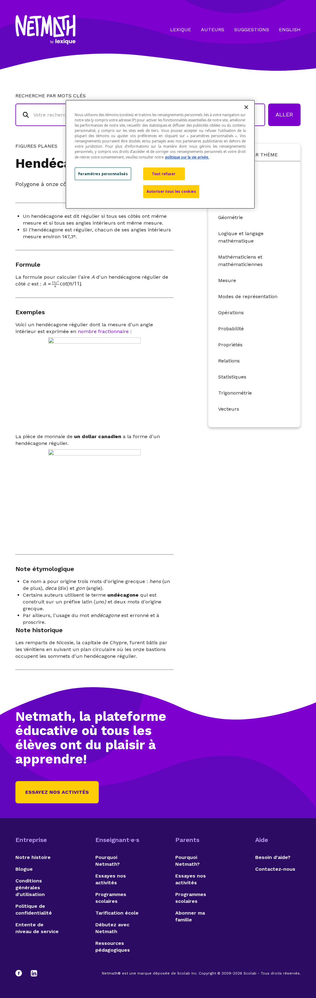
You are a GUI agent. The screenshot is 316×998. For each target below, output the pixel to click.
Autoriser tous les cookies (171, 191)
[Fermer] (246, 107)
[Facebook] (21, 973)
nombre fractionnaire (103, 331)
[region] (160, 154)
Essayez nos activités (57, 792)
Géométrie (230, 217)
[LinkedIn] (34, 973)
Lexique (180, 29)
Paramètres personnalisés (103, 173)
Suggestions (251, 29)
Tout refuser (164, 173)
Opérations (231, 312)
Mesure (227, 280)
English (290, 29)
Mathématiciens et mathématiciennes (240, 260)
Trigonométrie (235, 393)
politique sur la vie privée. (187, 157)
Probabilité (231, 329)
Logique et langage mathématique (241, 237)
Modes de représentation (247, 296)
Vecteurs (228, 409)
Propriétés (230, 345)
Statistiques (232, 377)
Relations (229, 361)
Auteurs (212, 29)
